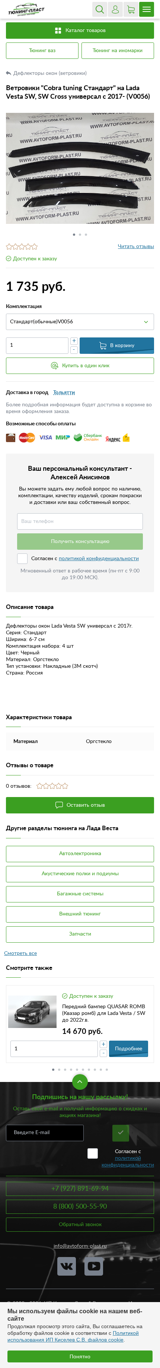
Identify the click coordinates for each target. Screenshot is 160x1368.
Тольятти (64, 392)
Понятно (80, 1356)
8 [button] (95, 1070)
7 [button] (89, 1070)
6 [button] (83, 1070)
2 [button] (80, 235)
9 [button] (101, 1070)
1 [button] (74, 235)
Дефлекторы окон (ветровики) (50, 73)
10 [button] (107, 1070)
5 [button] (77, 1070)
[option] (80, 168)
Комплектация (24, 306)
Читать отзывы (136, 246)
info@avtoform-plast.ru (80, 1246)
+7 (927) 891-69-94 (80, 1189)
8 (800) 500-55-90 (80, 1206)
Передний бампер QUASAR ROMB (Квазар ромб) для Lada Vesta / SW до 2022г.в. (103, 1013)
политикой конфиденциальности (99, 558)
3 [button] (86, 235)
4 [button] (71, 1070)
